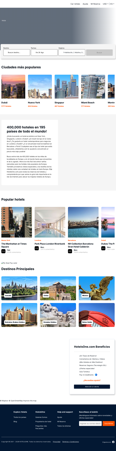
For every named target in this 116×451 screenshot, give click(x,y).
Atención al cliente (92, 387)
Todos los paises (20, 417)
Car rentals (75, 4)
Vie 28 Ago (40, 52)
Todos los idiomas (64, 426)
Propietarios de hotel (43, 421)
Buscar (99, 52)
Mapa (33, 366)
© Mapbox (4, 401)
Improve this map (29, 401)
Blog (15, 421)
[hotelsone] (16, 4)
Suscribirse (108, 423)
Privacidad (56, 442)
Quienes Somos (41, 417)
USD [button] (105, 4)
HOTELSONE (23, 442)
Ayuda (85, 4)
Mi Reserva (95, 4)
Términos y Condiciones (70, 442)
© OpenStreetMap (16, 401)
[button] (112, 4)
